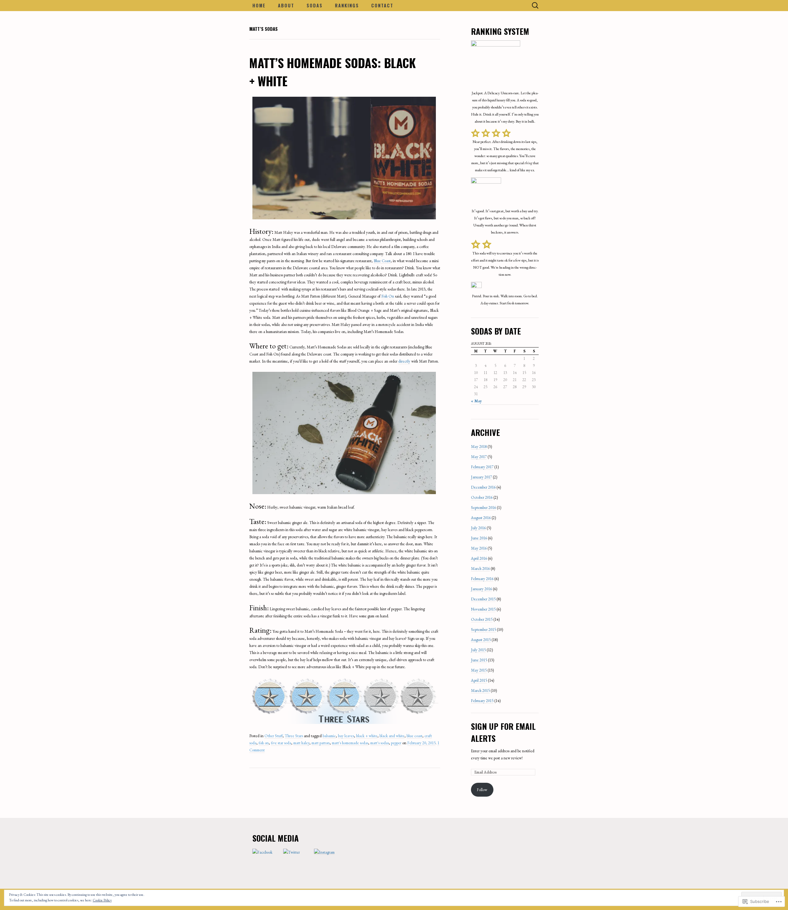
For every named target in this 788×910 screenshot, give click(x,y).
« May (476, 401)
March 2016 (480, 568)
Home (259, 5)
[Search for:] (535, 5)
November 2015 (483, 609)
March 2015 (480, 690)
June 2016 (479, 538)
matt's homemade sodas (350, 742)
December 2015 (483, 599)
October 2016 (481, 497)
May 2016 (479, 548)
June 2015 (479, 660)
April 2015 (479, 680)
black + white (366, 735)
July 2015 (478, 649)
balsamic (329, 735)
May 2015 (479, 670)
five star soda (281, 742)
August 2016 (481, 517)
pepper (396, 742)
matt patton (321, 742)
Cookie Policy (102, 900)
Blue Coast (382, 260)
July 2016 (478, 527)
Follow (482, 789)
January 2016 (481, 588)
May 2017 (479, 456)
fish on (264, 742)
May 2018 (479, 446)
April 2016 (479, 558)
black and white (392, 735)
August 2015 (481, 639)
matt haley (301, 742)
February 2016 (482, 578)
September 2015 (483, 629)
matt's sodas (379, 742)
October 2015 (481, 619)
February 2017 (482, 466)
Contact (382, 5)
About (286, 5)
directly (404, 361)
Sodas (315, 5)
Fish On (387, 296)
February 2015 (482, 700)
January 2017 (481, 477)
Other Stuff (273, 735)
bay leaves (346, 735)
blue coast (414, 735)
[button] (344, 158)
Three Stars (294, 735)
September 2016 (483, 507)
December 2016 (483, 487)
